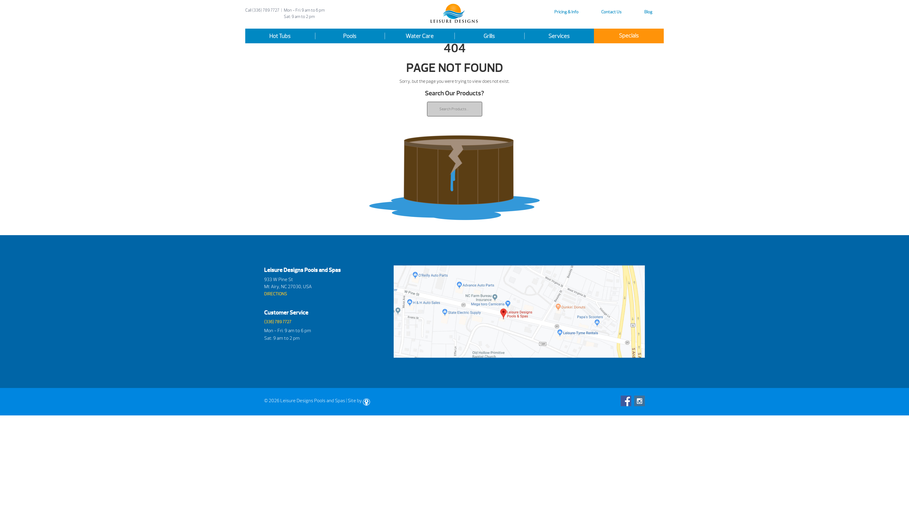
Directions (275, 294)
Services (559, 36)
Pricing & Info (566, 12)
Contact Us (611, 12)
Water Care (420, 36)
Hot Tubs (280, 36)
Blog (648, 12)
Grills (489, 36)
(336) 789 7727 (265, 10)
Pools (349, 36)
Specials (629, 35)
